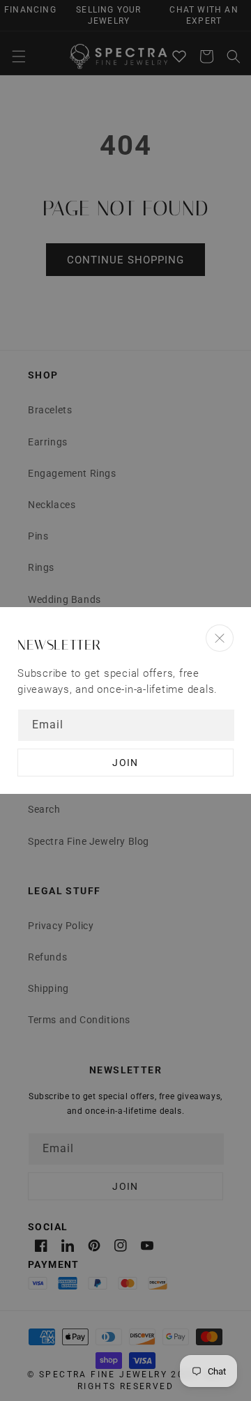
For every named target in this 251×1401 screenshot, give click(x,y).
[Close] (220, 638)
